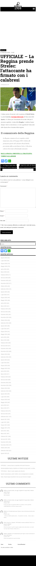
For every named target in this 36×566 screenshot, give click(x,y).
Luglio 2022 (4, 396)
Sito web (2, 220)
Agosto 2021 (4, 419)
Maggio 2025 (4, 300)
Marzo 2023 (4, 374)
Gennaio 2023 (4, 379)
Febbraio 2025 (4, 308)
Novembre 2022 (5, 385)
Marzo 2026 (4, 272)
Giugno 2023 (4, 365)
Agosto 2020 (4, 453)
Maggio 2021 (4, 428)
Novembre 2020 (5, 445)
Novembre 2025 (5, 283)
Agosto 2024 (4, 326)
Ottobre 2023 (4, 354)
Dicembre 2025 (4, 280)
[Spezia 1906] (18, 10)
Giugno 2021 (4, 425)
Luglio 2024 (4, 328)
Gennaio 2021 (4, 439)
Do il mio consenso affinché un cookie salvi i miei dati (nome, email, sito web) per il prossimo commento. (17, 226)
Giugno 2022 (4, 399)
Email (2, 216)
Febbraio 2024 (4, 342)
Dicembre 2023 (4, 348)
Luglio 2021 (4, 422)
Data (2, 544)
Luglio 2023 (4, 362)
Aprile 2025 (3, 303)
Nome (2, 211)
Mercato (3, 50)
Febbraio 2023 (4, 376)
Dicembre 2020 (4, 442)
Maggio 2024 (4, 334)
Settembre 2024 (4, 323)
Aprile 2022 (3, 405)
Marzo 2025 (4, 306)
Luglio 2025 (4, 294)
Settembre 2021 (4, 416)
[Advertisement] (18, 29)
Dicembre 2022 (4, 382)
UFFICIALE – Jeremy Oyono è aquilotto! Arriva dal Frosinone (15, 465)
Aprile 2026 (3, 269)
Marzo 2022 (4, 408)
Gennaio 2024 (4, 345)
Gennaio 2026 (4, 277)
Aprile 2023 (3, 371)
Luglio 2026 (4, 260)
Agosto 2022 (4, 394)
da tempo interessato (17, 117)
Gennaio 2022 (4, 413)
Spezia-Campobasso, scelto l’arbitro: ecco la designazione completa (17, 474)
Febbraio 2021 (4, 436)
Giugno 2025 (4, 297)
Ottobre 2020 (4, 447)
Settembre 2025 (4, 289)
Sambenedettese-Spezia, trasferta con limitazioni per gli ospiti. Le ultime (18, 468)
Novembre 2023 (5, 351)
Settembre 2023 (4, 357)
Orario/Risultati (21, 544)
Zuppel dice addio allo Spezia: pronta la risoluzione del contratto (27, 167)
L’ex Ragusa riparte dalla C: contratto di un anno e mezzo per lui (8, 167)
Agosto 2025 (4, 292)
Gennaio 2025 (4, 311)
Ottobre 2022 (4, 388)
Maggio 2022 (4, 402)
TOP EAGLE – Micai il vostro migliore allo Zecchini (13, 471)
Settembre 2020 (4, 450)
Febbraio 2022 (4, 411)
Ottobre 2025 (4, 286)
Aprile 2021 (3, 430)
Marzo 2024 (4, 340)
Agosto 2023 (4, 360)
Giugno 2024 (4, 331)
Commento (3, 186)
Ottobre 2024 (4, 320)
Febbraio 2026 (4, 274)
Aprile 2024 (3, 337)
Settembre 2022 (4, 391)
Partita (10, 544)
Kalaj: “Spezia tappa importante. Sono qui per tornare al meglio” (16, 476)
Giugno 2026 (4, 263)
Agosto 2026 (4, 257)
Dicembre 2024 (4, 314)
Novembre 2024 (5, 317)
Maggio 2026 (4, 266)
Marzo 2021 (4, 433)
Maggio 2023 (4, 368)
